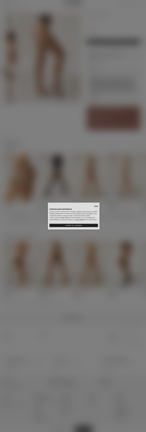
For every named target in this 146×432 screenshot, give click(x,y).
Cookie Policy (64, 218)
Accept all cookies (74, 225)
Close (96, 206)
